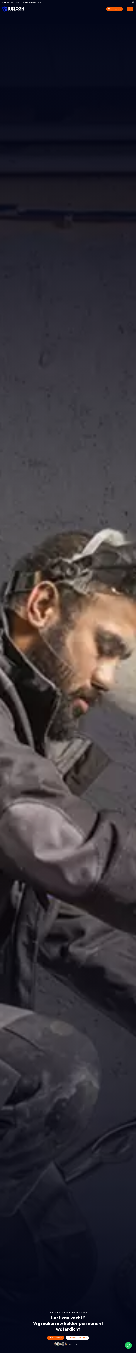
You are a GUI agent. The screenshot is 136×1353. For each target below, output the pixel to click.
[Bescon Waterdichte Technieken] (13, 9)
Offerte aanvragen (114, 9)
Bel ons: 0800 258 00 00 (78, 1338)
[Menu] (130, 9)
